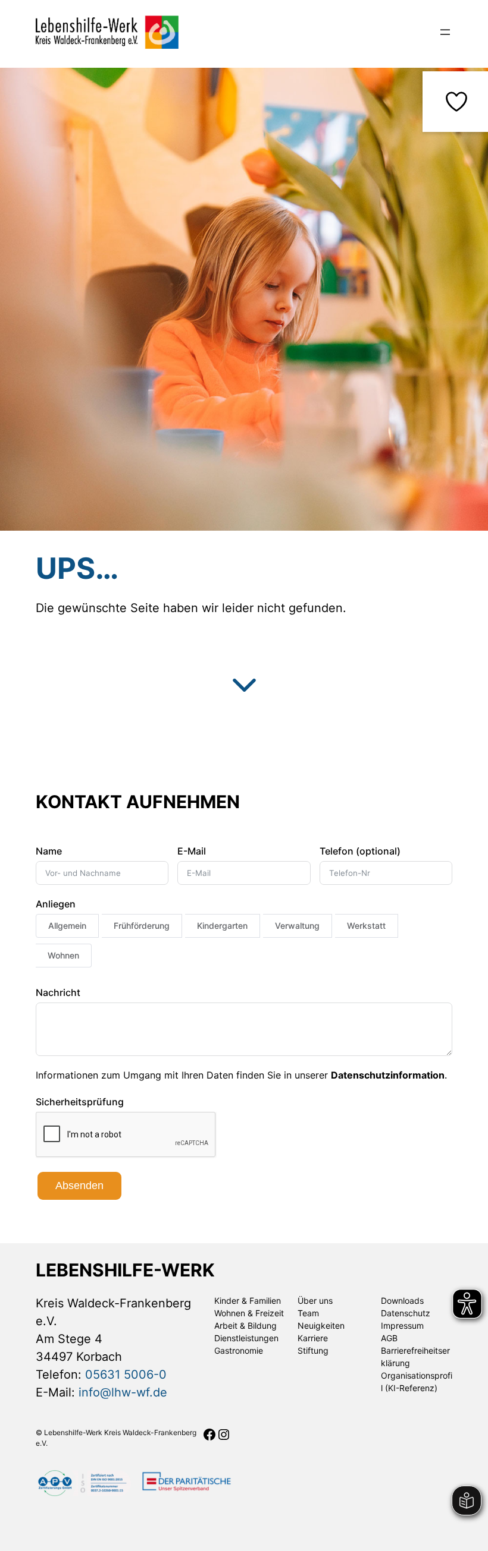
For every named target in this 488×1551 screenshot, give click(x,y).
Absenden (79, 1185)
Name (49, 851)
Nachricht (58, 992)
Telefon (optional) (360, 851)
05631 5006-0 (126, 1374)
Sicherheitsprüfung (80, 1102)
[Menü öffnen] (445, 32)
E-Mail (191, 851)
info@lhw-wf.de (123, 1392)
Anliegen (56, 904)
